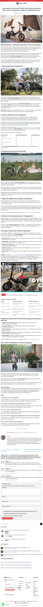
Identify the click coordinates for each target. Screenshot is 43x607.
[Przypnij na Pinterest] (24, 429)
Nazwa (3, 496)
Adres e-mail (5, 501)
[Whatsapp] (3, 604)
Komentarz (4, 487)
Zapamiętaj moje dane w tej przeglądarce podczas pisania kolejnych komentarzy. (20, 511)
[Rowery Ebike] (21, 3)
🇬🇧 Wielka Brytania (17, 601)
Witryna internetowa (6, 506)
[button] (1, 3)
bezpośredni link (33, 432)
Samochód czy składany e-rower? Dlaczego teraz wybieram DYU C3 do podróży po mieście (23, 554)
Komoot (24, 110)
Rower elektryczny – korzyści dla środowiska (31, 212)
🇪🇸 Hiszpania (24, 601)
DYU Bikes (7, 601)
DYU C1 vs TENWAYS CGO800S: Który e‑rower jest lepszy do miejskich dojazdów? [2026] (21, 550)
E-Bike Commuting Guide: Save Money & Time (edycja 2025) (28, 127)
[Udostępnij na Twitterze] (20, 429)
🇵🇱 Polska (12, 601)
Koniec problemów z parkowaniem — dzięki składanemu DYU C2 (17, 547)
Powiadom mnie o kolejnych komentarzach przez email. (15, 513)
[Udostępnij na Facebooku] (19, 429)
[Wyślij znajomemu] (22, 429)
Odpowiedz (40, 466)
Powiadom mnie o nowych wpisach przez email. (13, 515)
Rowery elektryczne (21, 6)
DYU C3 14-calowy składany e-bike (17, 254)
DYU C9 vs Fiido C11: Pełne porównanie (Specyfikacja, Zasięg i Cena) (17, 562)
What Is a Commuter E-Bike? (33, 339)
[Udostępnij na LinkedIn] (26, 429)
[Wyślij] (41, 524)
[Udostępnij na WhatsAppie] (17, 429)
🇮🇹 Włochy (35, 601)
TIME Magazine (10, 195)
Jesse (28, 13)
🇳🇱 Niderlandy (30, 601)
